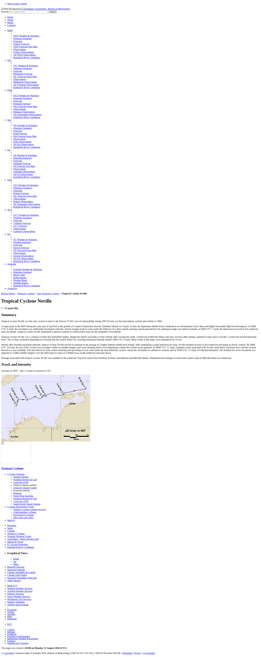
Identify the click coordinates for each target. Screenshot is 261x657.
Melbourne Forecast (22, 74)
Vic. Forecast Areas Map (25, 76)
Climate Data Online (17, 575)
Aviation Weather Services (19, 591)
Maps (16, 564)
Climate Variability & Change (21, 572)
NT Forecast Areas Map (24, 250)
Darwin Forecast (21, 247)
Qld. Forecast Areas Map (25, 106)
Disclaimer (127, 653)
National (17, 493)
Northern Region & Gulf (25, 479)
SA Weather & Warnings (25, 155)
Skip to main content (17, 3)
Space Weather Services (18, 596)
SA (8, 150)
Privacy (138, 653)
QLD (9, 90)
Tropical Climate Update (25, 487)
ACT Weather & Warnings (26, 215)
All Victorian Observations (26, 84)
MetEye (11, 520)
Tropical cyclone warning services (29, 509)
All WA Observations (23, 144)
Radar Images (19, 277)
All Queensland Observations (27, 114)
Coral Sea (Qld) (20, 482)
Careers (10, 629)
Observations (19, 49)
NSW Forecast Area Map (25, 46)
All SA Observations (23, 174)
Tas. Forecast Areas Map (25, 196)
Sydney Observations (23, 52)
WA (9, 120)
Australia (11, 264)
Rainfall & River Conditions (26, 57)
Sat (14, 561)
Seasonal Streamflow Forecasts (22, 578)
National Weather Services (19, 588)
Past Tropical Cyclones (48, 293)
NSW (10, 30)
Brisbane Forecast (21, 103)
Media (10, 22)
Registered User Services (19, 599)
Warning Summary (22, 242)
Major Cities (19, 275)
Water (10, 528)
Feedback (11, 634)
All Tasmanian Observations (26, 204)
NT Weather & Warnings (25, 239)
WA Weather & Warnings (25, 125)
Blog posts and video (23, 517)
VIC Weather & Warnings (25, 65)
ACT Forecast (20, 226)
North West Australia (23, 496)
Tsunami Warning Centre (19, 536)
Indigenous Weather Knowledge (22, 638)
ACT (9, 209)
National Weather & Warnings (27, 269)
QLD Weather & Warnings (26, 95)
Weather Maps (20, 280)
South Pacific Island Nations (26, 504)
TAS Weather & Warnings (25, 185)
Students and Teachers (18, 643)
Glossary (11, 641)
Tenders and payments (18, 604)
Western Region (21, 477)
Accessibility (149, 653)
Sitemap (11, 632)
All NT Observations (23, 258)
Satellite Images (20, 283)
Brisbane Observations (24, 112)
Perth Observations (22, 141)
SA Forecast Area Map (24, 166)
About (10, 20)
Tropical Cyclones (26, 293)
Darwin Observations (23, 256)
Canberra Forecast (22, 223)
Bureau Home (8, 293)
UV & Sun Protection (17, 544)
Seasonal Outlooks (16, 569)
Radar (16, 559)
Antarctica (12, 288)
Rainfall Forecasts (15, 567)
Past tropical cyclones (23, 515)
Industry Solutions (16, 602)
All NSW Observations (24, 55)
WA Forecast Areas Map (25, 136)
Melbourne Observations (25, 82)
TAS (9, 180)
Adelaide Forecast (22, 163)
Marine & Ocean (15, 542)
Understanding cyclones (24, 512)
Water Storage (14, 580)
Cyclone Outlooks (16, 474)
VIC (9, 60)
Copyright (8, 653)
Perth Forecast (20, 133)
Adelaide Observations (24, 171)
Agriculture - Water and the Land (23, 539)
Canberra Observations (24, 231)
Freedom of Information (18, 636)
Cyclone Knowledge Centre (20, 507)
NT (9, 234)
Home (10, 17)
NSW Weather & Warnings (26, 36)
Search (4, 11)
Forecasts (17, 41)
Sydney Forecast (21, 44)
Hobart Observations (23, 201)
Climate (11, 531)
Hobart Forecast (21, 193)
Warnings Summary (22, 38)
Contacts (11, 25)
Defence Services (15, 594)
